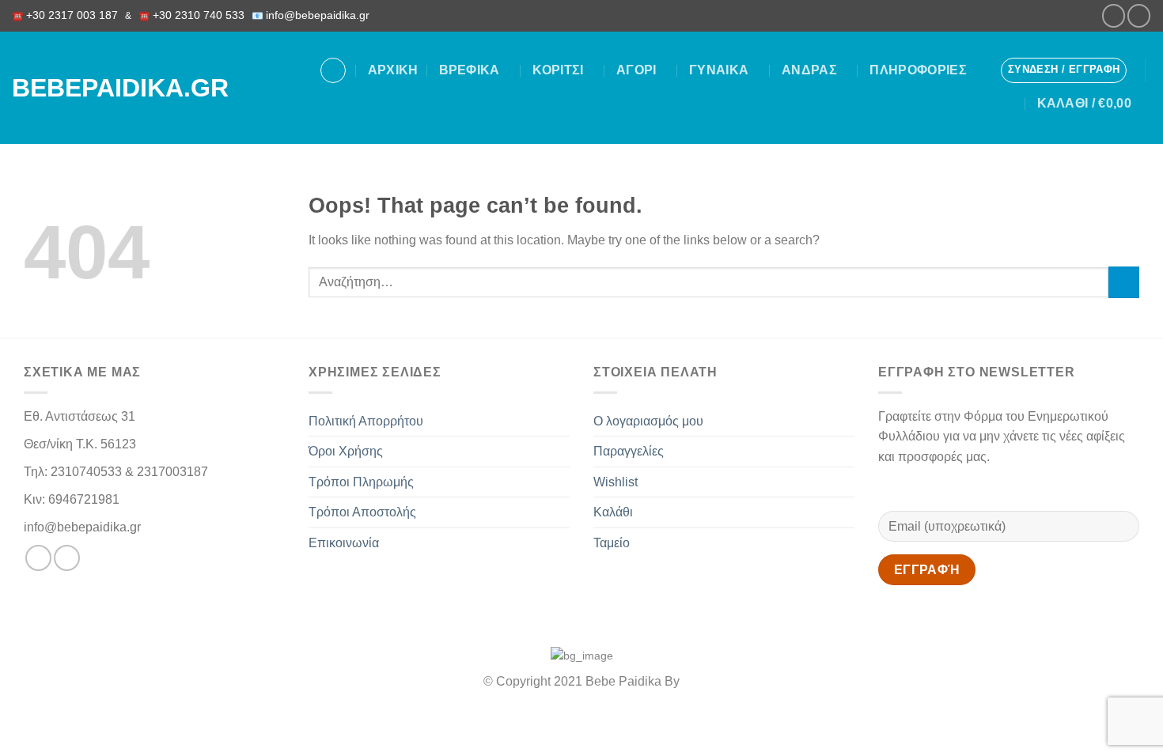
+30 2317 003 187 (72, 15)
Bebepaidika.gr (102, 87)
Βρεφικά (469, 70)
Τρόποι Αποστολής (362, 512)
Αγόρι (636, 70)
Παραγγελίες (628, 451)
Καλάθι (613, 512)
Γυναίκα (718, 70)
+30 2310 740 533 (198, 15)
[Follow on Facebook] (1113, 15)
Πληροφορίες (918, 70)
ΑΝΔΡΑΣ (809, 70)
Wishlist (615, 482)
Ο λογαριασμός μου (648, 421)
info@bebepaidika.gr (321, 15)
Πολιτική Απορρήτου (366, 421)
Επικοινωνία (344, 543)
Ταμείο (611, 543)
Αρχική (393, 70)
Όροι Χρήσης (346, 451)
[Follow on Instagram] (1138, 15)
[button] (1064, 70)
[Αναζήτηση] (333, 70)
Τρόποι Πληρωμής (361, 482)
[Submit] (1123, 281)
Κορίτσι (557, 70)
